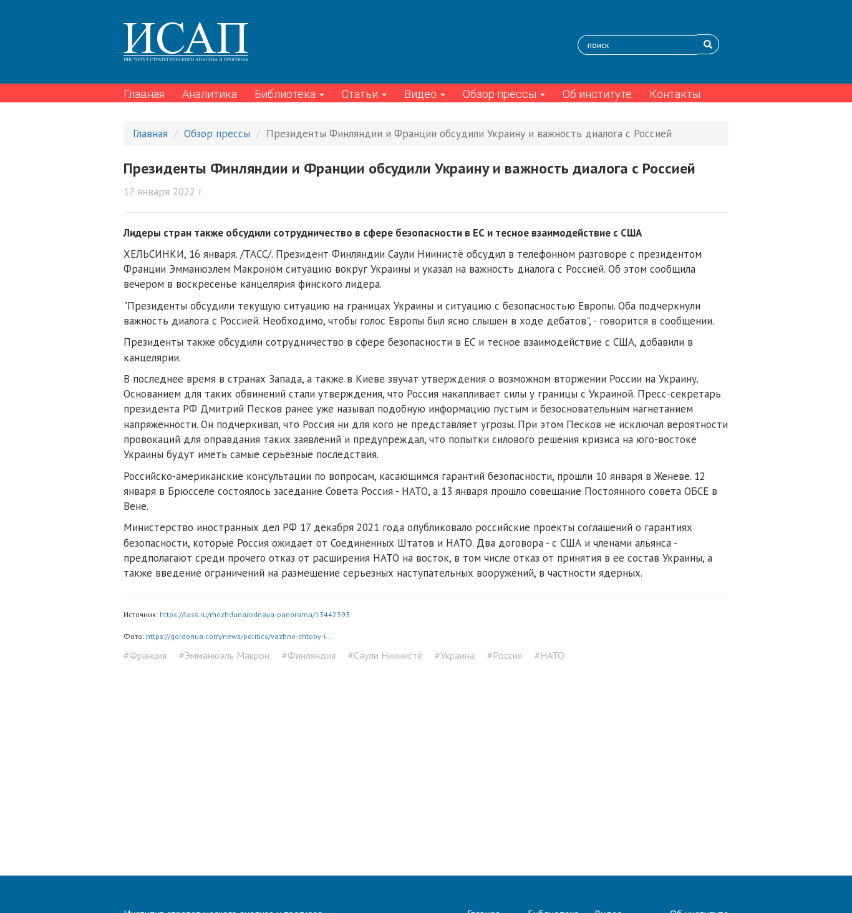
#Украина (455, 655)
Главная (144, 93)
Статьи (361, 93)
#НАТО (549, 655)
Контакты (674, 93)
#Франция (145, 655)
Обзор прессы (501, 93)
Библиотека (286, 93)
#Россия (504, 655)
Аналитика (209, 93)
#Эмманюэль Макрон (224, 655)
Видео (421, 93)
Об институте (597, 93)
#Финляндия (309, 655)
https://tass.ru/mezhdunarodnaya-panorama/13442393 (255, 614)
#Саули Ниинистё (385, 655)
